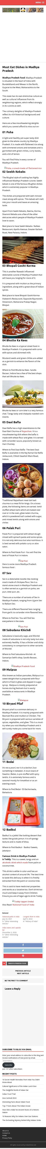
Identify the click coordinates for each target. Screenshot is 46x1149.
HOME (4, 1135)
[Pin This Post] (23, 956)
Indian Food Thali (9, 1094)
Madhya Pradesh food (17, 963)
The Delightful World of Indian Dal (15, 1090)
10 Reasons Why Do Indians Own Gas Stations (20, 1116)
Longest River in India (31, 916)
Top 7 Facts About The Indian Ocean (16, 1106)
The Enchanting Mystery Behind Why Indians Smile (21, 1120)
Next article (23, 973)
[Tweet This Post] (23, 951)
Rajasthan (27, 431)
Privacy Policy (7, 1138)
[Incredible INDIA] (23, 10)
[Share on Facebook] (23, 945)
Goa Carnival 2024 (9, 1098)
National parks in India (10, 916)
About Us (5, 1131)
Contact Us (6, 1133)
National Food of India (23, 904)
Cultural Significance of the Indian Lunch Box (19, 1086)
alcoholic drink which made (15, 862)
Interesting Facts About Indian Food (16, 1102)
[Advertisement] (23, 39)
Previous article (23, 971)
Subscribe (8, 1065)
